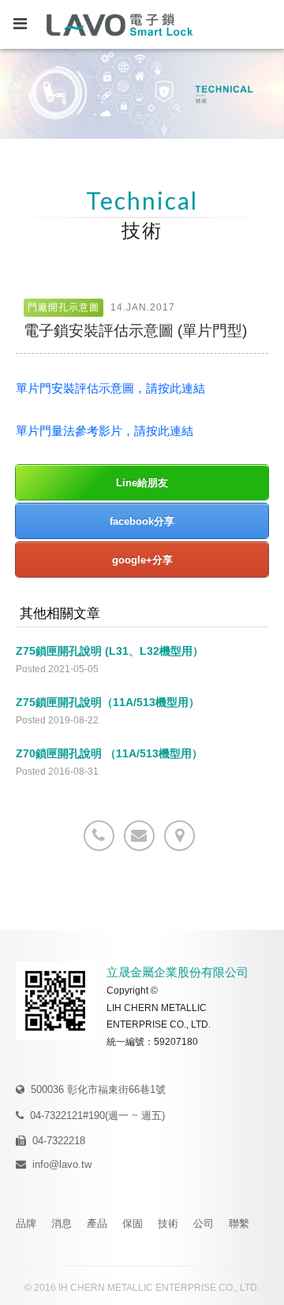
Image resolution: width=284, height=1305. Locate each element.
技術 (168, 1223)
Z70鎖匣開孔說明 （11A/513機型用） (109, 753)
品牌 (26, 1223)
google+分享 (142, 560)
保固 (132, 1223)
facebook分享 (142, 521)
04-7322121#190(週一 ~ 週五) (97, 1115)
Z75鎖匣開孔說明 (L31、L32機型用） (110, 651)
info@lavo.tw (62, 1164)
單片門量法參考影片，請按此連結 (104, 430)
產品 (97, 1223)
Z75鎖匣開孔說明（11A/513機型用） (108, 702)
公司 (203, 1223)
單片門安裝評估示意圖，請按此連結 (110, 388)
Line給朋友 (142, 483)
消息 (61, 1223)
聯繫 (239, 1223)
